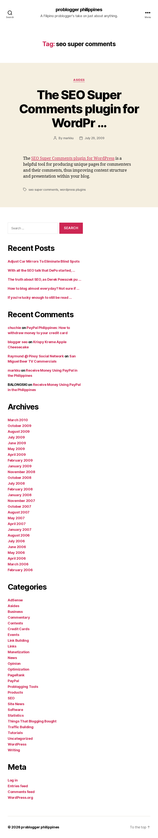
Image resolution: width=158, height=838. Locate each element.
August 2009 (19, 431)
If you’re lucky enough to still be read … (40, 297)
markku (68, 138)
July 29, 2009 (94, 138)
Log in (13, 780)
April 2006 (17, 558)
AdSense (15, 600)
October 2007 (19, 506)
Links (12, 646)
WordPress (17, 744)
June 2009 (17, 443)
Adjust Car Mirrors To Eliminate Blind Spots (43, 261)
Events (13, 635)
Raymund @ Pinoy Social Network (36, 356)
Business (15, 612)
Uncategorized (20, 738)
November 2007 (21, 501)
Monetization (18, 652)
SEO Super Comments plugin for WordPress (72, 158)
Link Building (18, 640)
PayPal (13, 681)
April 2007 (16, 524)
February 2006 (20, 570)
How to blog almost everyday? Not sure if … (43, 288)
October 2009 (19, 426)
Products (15, 692)
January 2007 (19, 530)
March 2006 (18, 564)
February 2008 (20, 489)
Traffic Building (21, 727)
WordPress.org (20, 798)
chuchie (14, 328)
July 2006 (16, 541)
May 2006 (16, 553)
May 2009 (16, 449)
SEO (11, 698)
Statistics (16, 715)
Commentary (19, 617)
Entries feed (18, 786)
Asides (79, 80)
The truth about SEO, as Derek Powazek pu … (44, 279)
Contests (15, 623)
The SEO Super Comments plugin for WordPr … (79, 108)
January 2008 (20, 495)
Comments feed (21, 792)
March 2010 (18, 420)
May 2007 (16, 518)
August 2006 (19, 535)
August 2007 (18, 512)
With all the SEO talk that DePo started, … (41, 270)
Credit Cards (18, 629)
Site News (16, 704)
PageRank (16, 675)
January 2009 (20, 466)
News (12, 658)
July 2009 (16, 437)
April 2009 (17, 455)
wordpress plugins (73, 189)
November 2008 (21, 472)
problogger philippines (79, 9)
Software (15, 710)
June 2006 (17, 547)
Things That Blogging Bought (32, 721)
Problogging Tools (23, 687)
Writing (14, 750)
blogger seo (18, 342)
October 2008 (19, 478)
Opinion (14, 664)
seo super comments (43, 189)
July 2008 (16, 483)
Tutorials (15, 733)
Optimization (18, 669)
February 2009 (20, 460)
